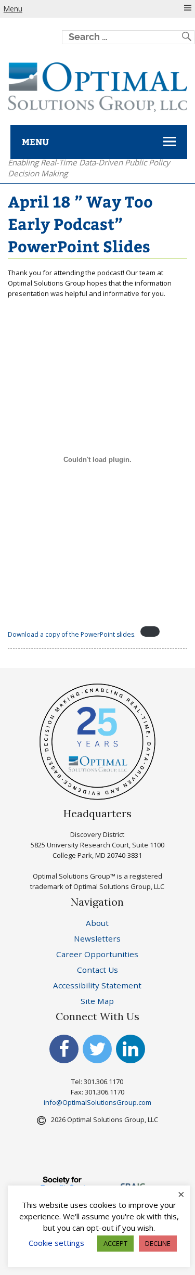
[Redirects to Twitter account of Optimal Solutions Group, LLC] (97, 1052)
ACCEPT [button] (115, 1243)
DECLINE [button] (158, 1243)
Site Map (97, 1001)
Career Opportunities (97, 954)
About (97, 923)
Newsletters (97, 938)
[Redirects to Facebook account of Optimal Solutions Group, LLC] (64, 1052)
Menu (13, 9)
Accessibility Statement (97, 985)
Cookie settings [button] (56, 1243)
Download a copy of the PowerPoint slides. (72, 634)
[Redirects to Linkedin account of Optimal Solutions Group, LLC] (130, 1052)
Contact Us (97, 969)
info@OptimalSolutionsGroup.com (97, 1102)
